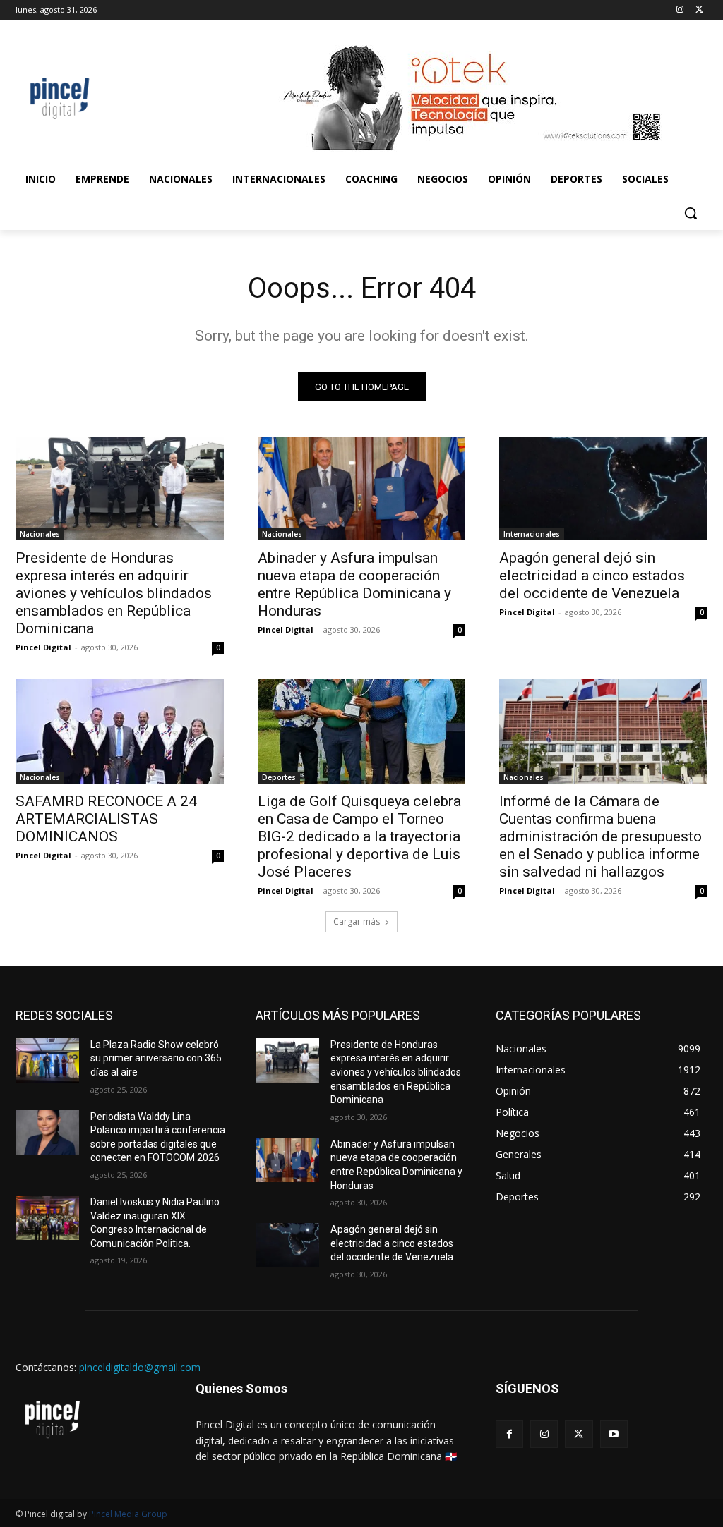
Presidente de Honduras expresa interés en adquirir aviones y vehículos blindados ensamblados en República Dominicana (114, 593)
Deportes (279, 777)
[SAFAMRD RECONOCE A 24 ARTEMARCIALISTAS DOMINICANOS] (120, 731)
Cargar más (356, 921)
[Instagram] (679, 10)
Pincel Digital (43, 647)
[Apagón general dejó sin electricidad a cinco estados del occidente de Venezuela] (603, 488)
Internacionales (531, 534)
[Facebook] (509, 1434)
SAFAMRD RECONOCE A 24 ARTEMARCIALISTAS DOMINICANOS (106, 819)
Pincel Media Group (128, 1514)
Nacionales (40, 534)
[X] (699, 10)
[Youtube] (614, 1434)
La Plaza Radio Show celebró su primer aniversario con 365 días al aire (156, 1058)
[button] (690, 213)
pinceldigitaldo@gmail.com (140, 1367)
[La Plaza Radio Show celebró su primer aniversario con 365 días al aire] (47, 1060)
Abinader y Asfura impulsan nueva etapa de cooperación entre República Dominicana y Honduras (354, 584)
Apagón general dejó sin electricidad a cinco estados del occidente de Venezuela (592, 575)
